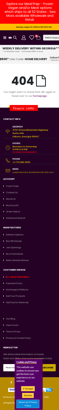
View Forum (12, 325)
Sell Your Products (15, 296)
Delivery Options (14, 234)
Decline (28, 395)
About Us (11, 198)
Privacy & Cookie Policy (18, 338)
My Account (12, 205)
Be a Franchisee (14, 253)
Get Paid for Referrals (17, 302)
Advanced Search (15, 218)
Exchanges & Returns (17, 289)
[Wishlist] (31, 37)
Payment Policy (14, 283)
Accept (29, 388)
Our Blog (10, 318)
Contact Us (12, 192)
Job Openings (13, 247)
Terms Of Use (13, 331)
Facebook (11, 382)
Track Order (12, 186)
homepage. (40, 96)
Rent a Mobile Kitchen (17, 260)
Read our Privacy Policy (28, 404)
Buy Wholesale (14, 241)
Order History (13, 211)
